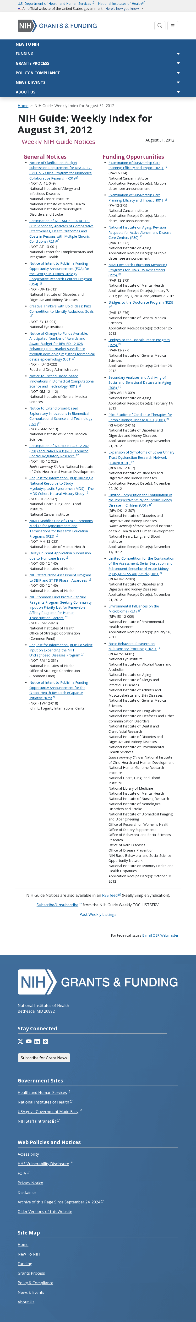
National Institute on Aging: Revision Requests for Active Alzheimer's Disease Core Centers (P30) (140, 232)
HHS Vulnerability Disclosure (43, 1163)
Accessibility (28, 1154)
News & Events (30, 82)
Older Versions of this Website (45, 1211)
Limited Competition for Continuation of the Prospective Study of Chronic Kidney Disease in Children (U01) (140, 500)
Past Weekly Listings (98, 914)
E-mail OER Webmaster (160, 935)
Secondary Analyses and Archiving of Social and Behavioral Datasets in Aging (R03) (140, 382)
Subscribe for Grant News (44, 1057)
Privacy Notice (30, 1182)
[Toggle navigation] (159, 25)
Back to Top (174, 1312)
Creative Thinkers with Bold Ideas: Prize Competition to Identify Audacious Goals (61, 309)
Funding (24, 53)
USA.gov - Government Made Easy (48, 1111)
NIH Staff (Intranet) (37, 1121)
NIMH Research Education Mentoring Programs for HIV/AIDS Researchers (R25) (138, 269)
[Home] (85, 26)
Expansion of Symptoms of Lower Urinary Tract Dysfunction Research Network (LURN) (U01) (141, 457)
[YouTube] (29, 1042)
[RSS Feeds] (45, 1042)
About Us (25, 92)
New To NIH (29, 1254)
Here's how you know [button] (122, 8)
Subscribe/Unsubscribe (57, 904)
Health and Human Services (42, 1092)
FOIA (22, 1173)
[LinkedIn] (37, 1042)
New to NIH (27, 44)
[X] (20, 1042)
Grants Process (32, 63)
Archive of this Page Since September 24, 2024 (59, 1202)
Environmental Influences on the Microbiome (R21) (134, 609)
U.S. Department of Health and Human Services (54, 3)
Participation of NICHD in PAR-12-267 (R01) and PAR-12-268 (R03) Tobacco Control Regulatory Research (59, 450)
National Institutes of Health (120, 3)
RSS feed (110, 895)
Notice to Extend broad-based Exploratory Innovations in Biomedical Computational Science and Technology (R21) (60, 416)
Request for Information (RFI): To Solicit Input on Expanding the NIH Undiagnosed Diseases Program (61, 650)
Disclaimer (27, 1192)
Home (23, 105)
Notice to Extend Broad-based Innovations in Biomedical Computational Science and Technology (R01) (61, 381)
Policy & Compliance (38, 73)
